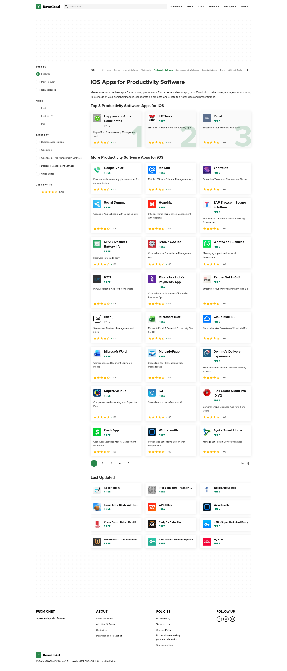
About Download (104, 618)
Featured (45, 74)
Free (43, 108)
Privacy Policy (163, 618)
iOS (200, 6)
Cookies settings (164, 645)
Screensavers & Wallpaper (187, 70)
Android (212, 6)
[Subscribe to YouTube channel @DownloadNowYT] (232, 619)
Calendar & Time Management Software (61, 157)
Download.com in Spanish (109, 635)
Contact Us (101, 630)
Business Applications (52, 142)
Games (117, 70)
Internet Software (130, 70)
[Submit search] (66, 6)
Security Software (209, 70)
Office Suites (47, 173)
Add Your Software (105, 624)
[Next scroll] (247, 70)
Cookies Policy (163, 630)
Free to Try (46, 115)
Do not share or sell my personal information (168, 637)
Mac (189, 6)
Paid (43, 123)
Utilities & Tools (235, 70)
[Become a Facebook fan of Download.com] (219, 619)
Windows (175, 6)
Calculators (46, 150)
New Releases (48, 89)
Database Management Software (57, 165)
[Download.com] (48, 6)
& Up (61, 191)
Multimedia (146, 70)
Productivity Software (163, 70)
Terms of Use (163, 624)
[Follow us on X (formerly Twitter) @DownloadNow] (226, 619)
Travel (222, 70)
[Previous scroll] (103, 70)
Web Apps (229, 6)
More (243, 6)
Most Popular (48, 81)
